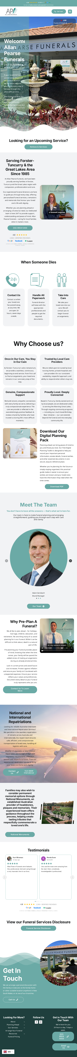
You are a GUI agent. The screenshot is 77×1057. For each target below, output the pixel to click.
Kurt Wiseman (18, 857)
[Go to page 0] (35, 901)
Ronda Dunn (51, 857)
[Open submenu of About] (24, 1021)
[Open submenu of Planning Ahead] (24, 1024)
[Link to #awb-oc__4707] (70, 12)
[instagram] (40, 1022)
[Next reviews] (72, 877)
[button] (36, 598)
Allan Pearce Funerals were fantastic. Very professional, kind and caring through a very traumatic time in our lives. (21, 869)
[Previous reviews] (4, 877)
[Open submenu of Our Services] (24, 1027)
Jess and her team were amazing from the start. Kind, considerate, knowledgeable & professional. (54, 869)
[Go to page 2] (38, 901)
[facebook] (36, 1022)
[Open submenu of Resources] (24, 1033)
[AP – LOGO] (11, 11)
